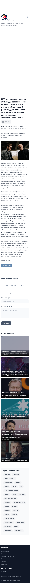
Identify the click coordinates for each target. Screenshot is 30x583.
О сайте (3, 571)
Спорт (16, 526)
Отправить (6, 323)
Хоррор (6, 494)
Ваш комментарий (6, 306)
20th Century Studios (11, 490)
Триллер (7, 474)
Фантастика (20, 522)
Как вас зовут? (5, 298)
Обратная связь (6, 574)
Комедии (7, 502)
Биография (8, 530)
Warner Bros (8, 482)
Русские (15, 510)
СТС (21, 486)
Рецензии (4, 564)
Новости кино (19, 23)
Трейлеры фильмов (7, 554)
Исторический (9, 518)
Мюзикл (14, 506)
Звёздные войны (9, 478)
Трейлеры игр (5, 561)
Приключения (8, 522)
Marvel (6, 486)
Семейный (7, 526)
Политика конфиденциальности (11, 576)
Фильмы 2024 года (19, 494)
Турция (14, 486)
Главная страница (6, 23)
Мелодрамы (18, 530)
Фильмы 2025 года (10, 498)
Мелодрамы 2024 (19, 502)
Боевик (14, 514)
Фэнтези (7, 510)
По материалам (6, 260)
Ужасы (6, 506)
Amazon (17, 482)
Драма (6, 514)
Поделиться (8, 265)
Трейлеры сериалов (7, 556)
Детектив (16, 474)
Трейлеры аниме (6, 559)
